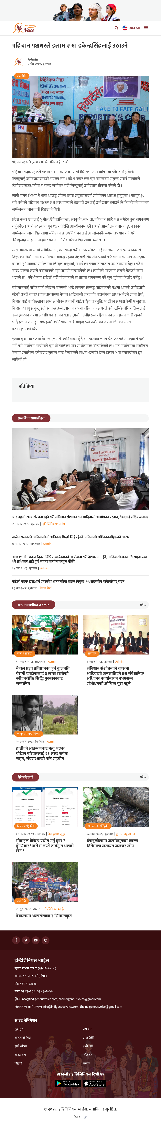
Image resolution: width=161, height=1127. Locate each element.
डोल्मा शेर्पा (45, 588)
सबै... (143, 604)
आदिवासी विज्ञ (23, 1037)
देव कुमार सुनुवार (58, 834)
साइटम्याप (20, 1055)
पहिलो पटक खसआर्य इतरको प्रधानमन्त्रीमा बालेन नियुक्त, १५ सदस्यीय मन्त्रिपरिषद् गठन (68, 582)
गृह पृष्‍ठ (19, 1029)
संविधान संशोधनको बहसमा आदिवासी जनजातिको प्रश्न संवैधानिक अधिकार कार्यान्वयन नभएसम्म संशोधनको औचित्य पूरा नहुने (115, 676)
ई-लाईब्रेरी (88, 1037)
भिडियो (18, 1063)
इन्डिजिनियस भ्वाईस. (73, 1109)
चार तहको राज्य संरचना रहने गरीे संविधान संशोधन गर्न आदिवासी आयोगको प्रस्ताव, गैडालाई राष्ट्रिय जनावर (80, 517)
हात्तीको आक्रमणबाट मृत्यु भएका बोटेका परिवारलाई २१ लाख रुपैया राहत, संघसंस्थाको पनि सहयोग (42, 753)
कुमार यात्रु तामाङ (125, 834)
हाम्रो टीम (88, 1046)
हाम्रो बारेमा (21, 1046)
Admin (33, 60)
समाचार (87, 1029)
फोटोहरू (87, 1055)
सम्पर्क (86, 1063)
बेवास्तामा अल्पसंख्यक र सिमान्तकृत (44, 916)
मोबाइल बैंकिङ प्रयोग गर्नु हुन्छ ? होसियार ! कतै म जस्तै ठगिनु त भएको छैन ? (45, 845)
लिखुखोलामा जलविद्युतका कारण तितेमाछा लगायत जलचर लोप (112, 843)
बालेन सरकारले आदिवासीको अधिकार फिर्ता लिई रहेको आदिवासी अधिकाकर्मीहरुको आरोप (71, 537)
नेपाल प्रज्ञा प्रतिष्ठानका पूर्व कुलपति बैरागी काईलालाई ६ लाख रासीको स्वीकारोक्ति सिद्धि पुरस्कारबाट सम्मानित (43, 676)
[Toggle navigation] (144, 28)
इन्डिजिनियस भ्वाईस (53, 524)
